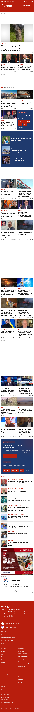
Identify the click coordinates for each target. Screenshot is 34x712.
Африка (20, 679)
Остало (20, 682)
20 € (28, 121)
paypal (21, 127)
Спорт (3, 670)
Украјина (21, 674)
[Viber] (12, 616)
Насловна (6, 10)
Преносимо (21, 666)
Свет (20, 10)
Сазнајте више (9, 456)
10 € (24, 121)
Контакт (31, 1)
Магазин (3, 657)
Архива (3, 662)
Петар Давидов (23, 656)
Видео (3, 659)
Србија (14, 10)
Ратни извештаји (23, 670)
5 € (20, 121)
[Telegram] (9, 616)
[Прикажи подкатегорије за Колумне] (32, 10)
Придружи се (27, 5)
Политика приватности (8, 637)
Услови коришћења (7, 640)
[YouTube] (4, 616)
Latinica (25, 1)
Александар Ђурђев (24, 663)
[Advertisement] (17, 18)
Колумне (28, 10)
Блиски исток (22, 676)
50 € (20, 124)
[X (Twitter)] (7, 616)
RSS (2, 643)
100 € (25, 124)
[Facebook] (2, 616)
